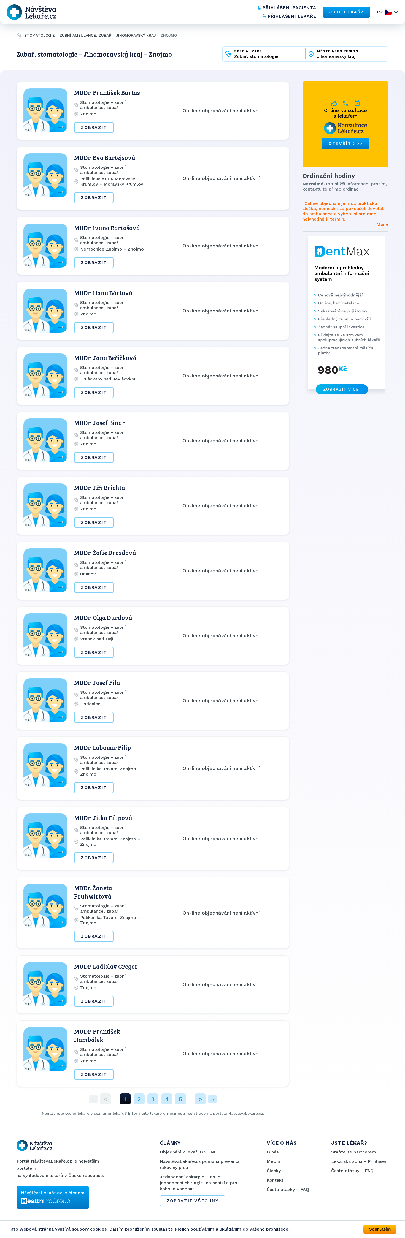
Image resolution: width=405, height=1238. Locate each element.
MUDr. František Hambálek (97, 1035)
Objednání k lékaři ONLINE (188, 1152)
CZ (380, 12)
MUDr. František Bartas (107, 92)
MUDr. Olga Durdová (103, 617)
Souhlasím (380, 1229)
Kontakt (275, 1180)
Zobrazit (94, 127)
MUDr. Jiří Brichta (99, 487)
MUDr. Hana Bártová (103, 293)
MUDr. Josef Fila (97, 682)
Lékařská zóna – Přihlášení (359, 1161)
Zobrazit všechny (192, 1200)
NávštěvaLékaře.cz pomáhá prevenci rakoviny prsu (199, 1164)
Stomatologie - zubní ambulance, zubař (67, 35)
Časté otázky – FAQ (288, 1189)
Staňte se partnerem (353, 1152)
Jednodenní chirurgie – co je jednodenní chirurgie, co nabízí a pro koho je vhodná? (198, 1182)
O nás (273, 1152)
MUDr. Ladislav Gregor (106, 966)
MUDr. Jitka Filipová (103, 817)
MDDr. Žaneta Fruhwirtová (93, 892)
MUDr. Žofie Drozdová (105, 552)
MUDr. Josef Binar (99, 422)
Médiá (273, 1161)
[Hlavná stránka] (19, 36)
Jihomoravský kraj (136, 35)
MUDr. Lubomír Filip (102, 747)
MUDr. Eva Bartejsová (104, 157)
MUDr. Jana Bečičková (105, 357)
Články (274, 1170)
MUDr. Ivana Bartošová (107, 228)
